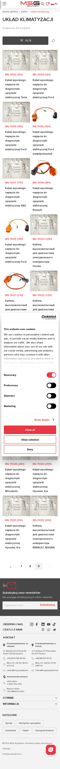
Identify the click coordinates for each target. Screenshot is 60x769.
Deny (30, 449)
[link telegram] (54, 629)
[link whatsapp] (48, 629)
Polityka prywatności (12, 754)
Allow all (30, 429)
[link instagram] (31, 624)
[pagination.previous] (11, 567)
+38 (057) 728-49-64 (16, 658)
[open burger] (4, 4)
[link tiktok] (54, 624)
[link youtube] (48, 624)
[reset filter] (53, 40)
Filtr (28, 40)
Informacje (11, 704)
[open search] (42, 4)
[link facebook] (37, 624)
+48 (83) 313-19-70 (43, 658)
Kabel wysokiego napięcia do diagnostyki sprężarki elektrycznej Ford (43, 88)
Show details (41, 419)
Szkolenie (10, 730)
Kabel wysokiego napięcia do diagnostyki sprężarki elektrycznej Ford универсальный (43, 142)
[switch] (51, 385)
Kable (26, 730)
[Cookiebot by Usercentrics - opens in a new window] (42, 317)
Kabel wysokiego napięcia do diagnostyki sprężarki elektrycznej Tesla (16, 88)
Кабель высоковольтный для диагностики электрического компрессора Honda (43, 255)
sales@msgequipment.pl (46, 670)
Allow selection (30, 439)
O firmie (8, 698)
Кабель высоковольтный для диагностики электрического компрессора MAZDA (16, 311)
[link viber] (43, 629)
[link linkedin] (43, 624)
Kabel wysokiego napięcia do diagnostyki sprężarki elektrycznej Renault (43, 199)
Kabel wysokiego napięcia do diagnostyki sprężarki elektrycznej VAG (15, 197)
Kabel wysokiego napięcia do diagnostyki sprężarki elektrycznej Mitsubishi (15, 480)
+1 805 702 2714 (14, 682)
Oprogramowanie (44, 730)
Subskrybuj (47, 605)
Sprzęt (8, 723)
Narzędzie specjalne (30, 723)
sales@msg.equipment (17, 670)
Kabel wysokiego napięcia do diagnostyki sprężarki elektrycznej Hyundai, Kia (43, 480)
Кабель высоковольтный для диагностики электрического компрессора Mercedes (43, 311)
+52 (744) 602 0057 (15, 690)
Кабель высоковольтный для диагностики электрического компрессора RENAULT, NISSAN (43, 536)
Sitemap (6, 748)
